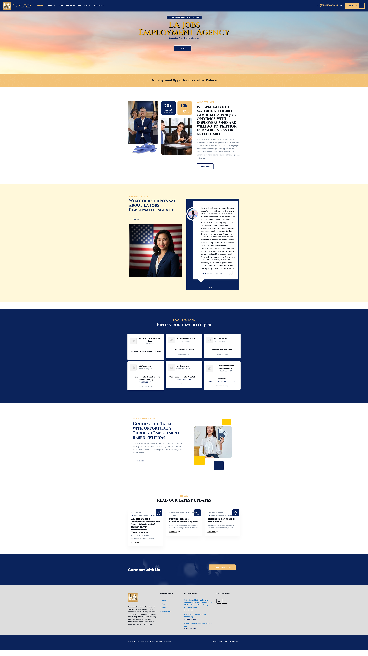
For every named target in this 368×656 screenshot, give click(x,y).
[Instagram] (224, 601)
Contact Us (98, 5)
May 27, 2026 (188, 610)
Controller (222, 379)
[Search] (341, 5)
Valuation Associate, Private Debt (183, 377)
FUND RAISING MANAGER (184, 349)
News (164, 604)
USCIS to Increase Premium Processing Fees (183, 520)
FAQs (87, 5)
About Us (50, 5)
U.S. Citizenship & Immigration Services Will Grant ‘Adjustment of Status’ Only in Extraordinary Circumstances (145, 525)
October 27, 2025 (190, 629)
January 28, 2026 (190, 619)
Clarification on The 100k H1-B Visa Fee (221, 520)
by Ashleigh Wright (139, 513)
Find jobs (182, 48)
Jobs (61, 5)
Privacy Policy (217, 641)
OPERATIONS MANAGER (222, 349)
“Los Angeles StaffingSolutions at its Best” (21, 6)
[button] (210, 287)
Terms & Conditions (231, 641)
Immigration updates (141, 515)
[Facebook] (218, 601)
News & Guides (73, 5)
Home (40, 5)
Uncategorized (193, 513)
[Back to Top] (364, 652)
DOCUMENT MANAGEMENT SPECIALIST (146, 351)
